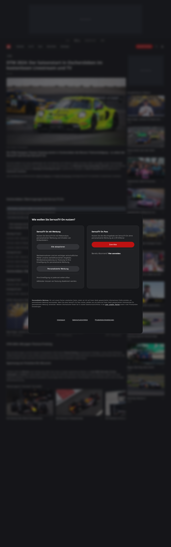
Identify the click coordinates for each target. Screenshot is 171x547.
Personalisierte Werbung (58, 269)
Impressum (61, 320)
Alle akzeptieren (58, 247)
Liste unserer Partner (112, 304)
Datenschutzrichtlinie (80, 320)
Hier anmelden (114, 253)
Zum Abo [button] (113, 244)
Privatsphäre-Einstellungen (104, 320)
